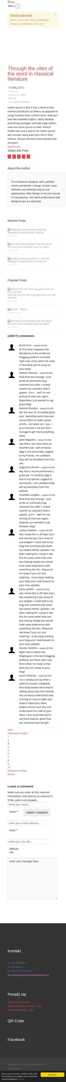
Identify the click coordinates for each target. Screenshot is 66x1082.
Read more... (15, 146)
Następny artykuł (17, 770)
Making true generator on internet (27, 261)
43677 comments (22, 102)
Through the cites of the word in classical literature (30, 74)
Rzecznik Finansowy (19, 1002)
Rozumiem (52, 1074)
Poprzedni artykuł (18, 733)
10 (9, 767)
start (10, 729)
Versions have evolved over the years (28, 246)
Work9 (23, 309)
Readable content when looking (25, 232)
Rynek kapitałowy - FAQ (21, 1010)
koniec (11, 774)
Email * (13, 830)
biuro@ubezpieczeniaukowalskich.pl (28, 975)
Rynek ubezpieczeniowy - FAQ (24, 1006)
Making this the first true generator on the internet (32, 296)
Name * (13, 811)
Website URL (13, 849)
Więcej (21, 1079)
